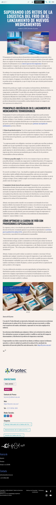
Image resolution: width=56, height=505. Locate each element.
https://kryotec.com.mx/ (11, 404)
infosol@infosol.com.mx (36, 458)
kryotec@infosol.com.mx (12, 397)
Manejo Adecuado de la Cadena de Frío (17, 424)
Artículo (30, 28)
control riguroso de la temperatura (32, 64)
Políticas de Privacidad (31, 477)
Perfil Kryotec (9, 384)
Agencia (2, 458)
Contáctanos (38, 2)
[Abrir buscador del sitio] (28, 2)
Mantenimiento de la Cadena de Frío (16, 430)
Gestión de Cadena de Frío (13, 435)
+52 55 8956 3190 (12, 408)
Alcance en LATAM (5, 464)
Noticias (2, 461)
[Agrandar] (51, 284)
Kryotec (35, 28)
